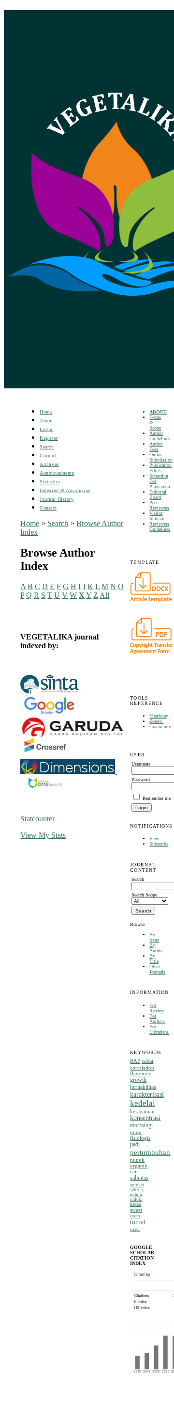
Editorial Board (157, 494)
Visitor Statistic (157, 516)
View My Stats (43, 835)
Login (46, 429)
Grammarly (160, 726)
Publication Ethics (160, 468)
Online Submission (161, 457)
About (46, 420)
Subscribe (158, 844)
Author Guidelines (159, 436)
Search (47, 446)
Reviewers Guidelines (159, 526)
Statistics (50, 481)
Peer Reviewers (159, 505)
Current (48, 455)
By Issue (154, 937)
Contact (48, 508)
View (154, 838)
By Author (156, 948)
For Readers (156, 1008)
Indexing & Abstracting (65, 490)
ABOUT (158, 412)
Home (46, 412)
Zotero (156, 721)
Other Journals (157, 969)
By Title (154, 958)
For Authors (157, 1018)
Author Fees (156, 446)
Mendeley (158, 716)
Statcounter (37, 819)
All (104, 595)
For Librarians (159, 1029)
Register (49, 438)
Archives (49, 464)
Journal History (56, 499)
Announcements (57, 473)
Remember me (157, 798)
